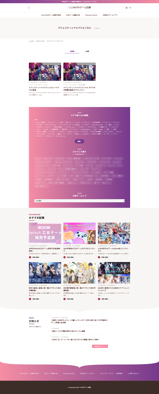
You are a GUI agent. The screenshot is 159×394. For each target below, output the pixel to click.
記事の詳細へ (36, 257)
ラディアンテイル (50, 124)
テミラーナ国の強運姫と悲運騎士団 (68, 169)
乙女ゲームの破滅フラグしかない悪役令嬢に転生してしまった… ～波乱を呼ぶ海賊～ (90, 176)
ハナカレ (78, 122)
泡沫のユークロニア (42, 183)
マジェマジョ (34, 85)
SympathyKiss (85, 129)
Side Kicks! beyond (105, 162)
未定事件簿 (96, 122)
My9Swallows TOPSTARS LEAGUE (64, 162)
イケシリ (69, 134)
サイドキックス (60, 136)
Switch (40, 85)
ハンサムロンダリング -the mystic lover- (47, 172)
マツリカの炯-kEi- (97, 172)
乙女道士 (77, 124)
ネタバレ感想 (40, 122)
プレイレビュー (71, 127)
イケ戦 (60, 122)
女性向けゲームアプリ (110, 15)
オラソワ (86, 122)
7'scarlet (39, 158)
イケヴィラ (106, 122)
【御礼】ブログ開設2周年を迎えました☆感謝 (68, 331)
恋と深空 (90, 179)
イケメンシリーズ (69, 165)
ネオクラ (39, 127)
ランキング (114, 127)
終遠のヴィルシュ (73, 183)
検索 (79, 141)
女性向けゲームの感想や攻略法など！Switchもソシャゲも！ (79, 1)
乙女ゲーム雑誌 (41, 131)
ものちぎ (39, 124)
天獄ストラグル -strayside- (64, 179)
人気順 (87, 51)
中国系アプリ (103, 127)
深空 (107, 129)
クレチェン (74, 129)
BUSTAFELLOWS (97, 124)
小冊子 (114, 129)
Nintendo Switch (91, 15)
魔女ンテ (60, 134)
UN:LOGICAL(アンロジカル (43, 165)
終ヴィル (69, 122)
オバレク (119, 131)
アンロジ (86, 124)
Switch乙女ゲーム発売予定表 (51, 15)
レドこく (115, 134)
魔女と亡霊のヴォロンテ (43, 186)
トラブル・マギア (85, 169)
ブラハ (38, 129)
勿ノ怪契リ (40, 179)
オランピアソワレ (101, 165)
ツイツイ (48, 127)
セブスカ (85, 131)
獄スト (77, 134)
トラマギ (52, 131)
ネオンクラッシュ (97, 169)
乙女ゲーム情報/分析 (73, 15)
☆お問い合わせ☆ (133, 373)
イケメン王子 (40, 134)
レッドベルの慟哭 (62, 176)
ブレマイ (49, 136)
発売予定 (64, 129)
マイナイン (116, 122)
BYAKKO (86, 134)
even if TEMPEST (108, 158)
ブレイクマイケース (65, 172)
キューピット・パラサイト (116, 165)
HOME (32, 41)
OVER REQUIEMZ (92, 162)
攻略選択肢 (54, 129)
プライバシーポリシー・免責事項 (111, 373)
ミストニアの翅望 (109, 172)
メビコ (117, 124)
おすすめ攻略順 (81, 85)
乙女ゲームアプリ (73, 131)
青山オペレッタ (107, 183)
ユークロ (106, 134)
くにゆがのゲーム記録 (79, 7)
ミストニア (51, 122)
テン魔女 (109, 124)
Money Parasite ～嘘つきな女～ (45, 162)
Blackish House (49, 158)
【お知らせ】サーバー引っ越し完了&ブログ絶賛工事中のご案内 (75, 339)
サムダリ (82, 127)
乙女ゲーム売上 (98, 129)
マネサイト (39, 136)
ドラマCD (45, 85)
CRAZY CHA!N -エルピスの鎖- (93, 158)
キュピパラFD (108, 131)
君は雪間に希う (50, 179)
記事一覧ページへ (99, 346)
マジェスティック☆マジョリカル (52, 64)
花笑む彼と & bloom (86, 183)
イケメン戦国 (80, 165)
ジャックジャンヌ (65, 124)
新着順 (72, 51)
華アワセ (97, 183)
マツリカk (51, 134)
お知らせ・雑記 (57, 165)
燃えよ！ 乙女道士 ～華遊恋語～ (58, 183)
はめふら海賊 (96, 134)
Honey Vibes (119, 158)
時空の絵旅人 (58, 127)
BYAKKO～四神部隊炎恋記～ (75, 158)
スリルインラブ (53, 169)
